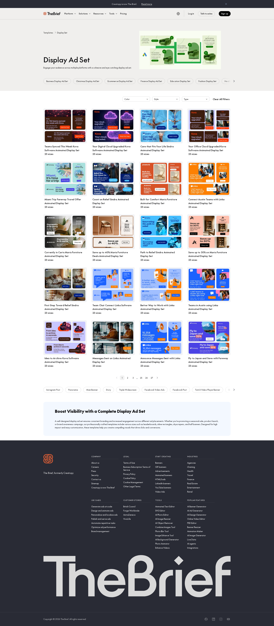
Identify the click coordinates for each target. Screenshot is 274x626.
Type (186, 99)
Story (108, 389)
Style (156, 99)
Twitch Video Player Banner (207, 389)
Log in (191, 13)
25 (141, 377)
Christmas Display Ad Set (87, 81)
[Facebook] (206, 619)
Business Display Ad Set (57, 81)
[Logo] (48, 459)
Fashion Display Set (207, 81)
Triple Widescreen (127, 389)
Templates (48, 32)
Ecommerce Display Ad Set (120, 81)
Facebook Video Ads (155, 389)
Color (127, 99)
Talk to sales (206, 13)
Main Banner (92, 389)
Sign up (224, 13)
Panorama (73, 389)
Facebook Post (180, 389)
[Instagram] (221, 619)
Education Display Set (180, 81)
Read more (146, 4)
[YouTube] (228, 619)
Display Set (62, 32)
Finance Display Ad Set (151, 81)
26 (146, 377)
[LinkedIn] (213, 619)
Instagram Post (53, 389)
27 (152, 377)
